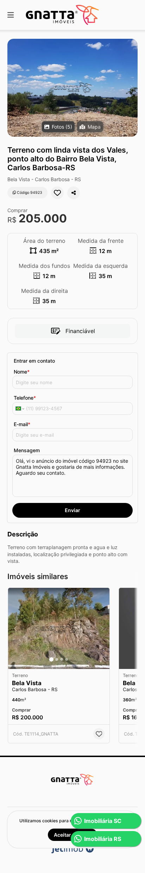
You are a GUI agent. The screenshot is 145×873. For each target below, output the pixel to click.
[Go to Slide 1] (51, 659)
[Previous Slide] (13, 88)
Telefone (25, 398)
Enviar (72, 510)
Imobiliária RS (102, 838)
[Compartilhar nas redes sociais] (73, 192)
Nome (22, 372)
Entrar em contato (34, 361)
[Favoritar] (57, 192)
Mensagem (27, 450)
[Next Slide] (132, 88)
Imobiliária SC (102, 820)
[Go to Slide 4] (66, 659)
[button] (72, 88)
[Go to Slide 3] (61, 659)
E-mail (22, 424)
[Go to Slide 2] (56, 659)
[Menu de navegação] (10, 15)
